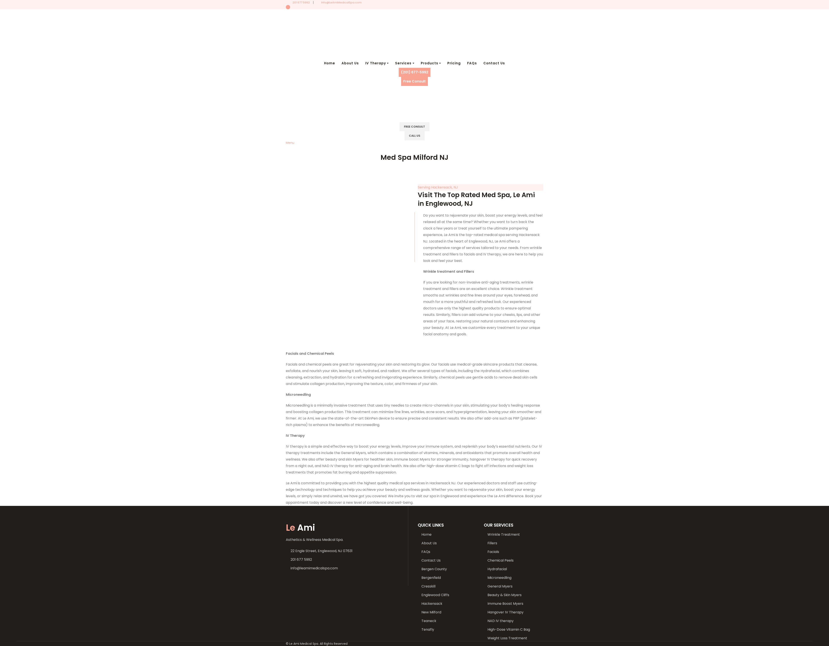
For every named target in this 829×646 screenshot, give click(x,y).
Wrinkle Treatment (503, 534)
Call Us (414, 136)
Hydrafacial (497, 569)
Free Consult (414, 81)
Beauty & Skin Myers (504, 594)
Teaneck (428, 620)
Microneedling (499, 577)
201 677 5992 (301, 2)
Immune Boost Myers (505, 603)
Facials (493, 551)
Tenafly (427, 629)
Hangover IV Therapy (505, 612)
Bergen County (434, 569)
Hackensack (431, 603)
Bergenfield (431, 577)
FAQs (425, 551)
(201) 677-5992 (414, 72)
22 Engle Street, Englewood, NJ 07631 (322, 550)
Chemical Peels (500, 560)
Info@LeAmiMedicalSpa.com (341, 2)
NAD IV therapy (500, 620)
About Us (429, 543)
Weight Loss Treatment (507, 638)
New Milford (431, 612)
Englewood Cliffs (435, 594)
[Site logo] (323, 34)
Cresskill (428, 586)
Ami (300, 528)
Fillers (492, 543)
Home (426, 534)
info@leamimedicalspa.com (314, 568)
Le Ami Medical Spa (303, 643)
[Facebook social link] (414, 7)
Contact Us (431, 560)
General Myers (500, 586)
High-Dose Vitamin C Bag (508, 629)
